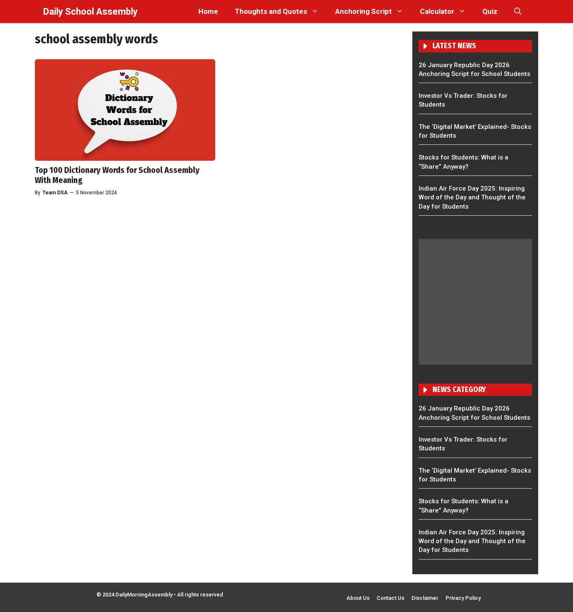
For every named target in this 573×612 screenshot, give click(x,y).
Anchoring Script (363, 11)
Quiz (489, 11)
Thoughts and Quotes (271, 11)
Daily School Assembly (90, 11)
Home (208, 11)
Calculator (437, 11)
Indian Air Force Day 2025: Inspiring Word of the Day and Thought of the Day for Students (472, 197)
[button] (518, 11)
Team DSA (55, 193)
